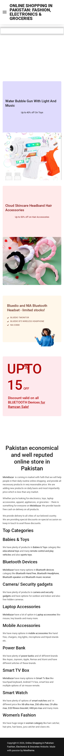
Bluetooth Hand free (26, 573)
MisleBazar (8, 477)
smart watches (39, 700)
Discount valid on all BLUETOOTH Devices (26, 402)
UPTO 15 (24, 377)
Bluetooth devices (45, 569)
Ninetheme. (29, 750)
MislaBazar (8, 678)
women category (34, 723)
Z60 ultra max (42, 704)
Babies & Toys (40, 547)
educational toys (11, 551)
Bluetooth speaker (12, 577)
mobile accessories (38, 633)
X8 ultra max (28, 704)
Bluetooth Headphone (48, 573)
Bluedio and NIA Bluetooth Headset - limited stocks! (27, 308)
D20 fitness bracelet (18, 708)
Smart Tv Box (42, 678)
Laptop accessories (46, 614)
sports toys (26, 554)
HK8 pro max (35, 708)
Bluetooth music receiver (38, 577)
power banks (27, 656)
